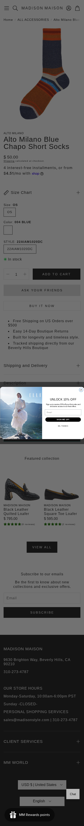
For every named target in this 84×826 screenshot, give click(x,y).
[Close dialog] (81, 390)
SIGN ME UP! (62, 419)
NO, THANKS (63, 426)
